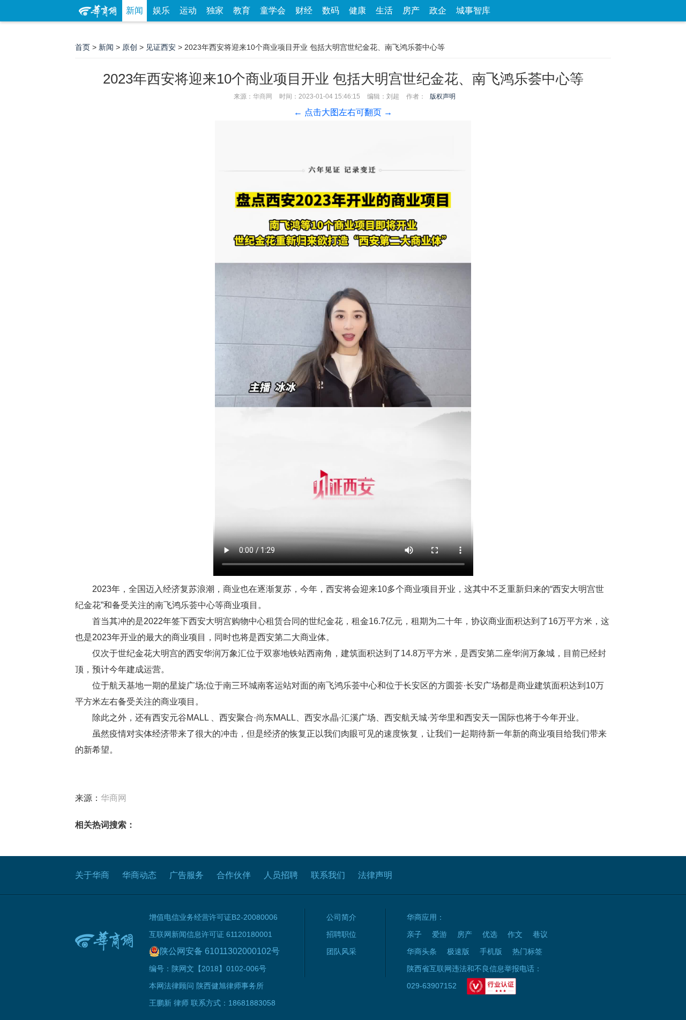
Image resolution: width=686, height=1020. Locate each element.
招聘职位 (341, 934)
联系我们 (328, 875)
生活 (384, 10)
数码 (330, 10)
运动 (188, 10)
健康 (357, 10)
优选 (598, 31)
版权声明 (443, 96)
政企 (437, 10)
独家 (214, 10)
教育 (241, 10)
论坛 (482, 31)
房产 (411, 10)
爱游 (571, 31)
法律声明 (375, 875)
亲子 (414, 934)
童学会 (273, 10)
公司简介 (341, 917)
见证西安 (161, 47)
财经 (303, 10)
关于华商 (92, 875)
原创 (129, 47)
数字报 (514, 31)
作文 (515, 934)
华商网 (262, 96)
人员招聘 (281, 875)
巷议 (540, 934)
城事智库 (473, 10)
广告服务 (186, 875)
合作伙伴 (234, 875)
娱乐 (161, 10)
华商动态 (139, 875)
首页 (82, 47)
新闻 (134, 10)
